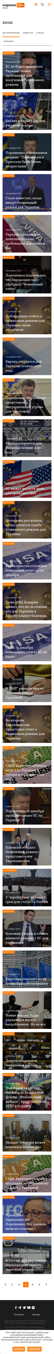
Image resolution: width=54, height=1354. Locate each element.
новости (28, 33)
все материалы (11, 33)
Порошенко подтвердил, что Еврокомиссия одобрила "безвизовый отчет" (26, 282)
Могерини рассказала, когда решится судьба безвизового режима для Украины (26, 527)
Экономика (9, 870)
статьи (40, 33)
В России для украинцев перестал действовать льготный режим (26, 1265)
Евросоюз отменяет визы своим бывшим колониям (27, 981)
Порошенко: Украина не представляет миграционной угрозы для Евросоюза (26, 405)
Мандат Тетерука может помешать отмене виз (25, 1144)
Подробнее (34, 1349)
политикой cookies (30, 1342)
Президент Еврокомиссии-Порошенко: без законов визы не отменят (26, 1222)
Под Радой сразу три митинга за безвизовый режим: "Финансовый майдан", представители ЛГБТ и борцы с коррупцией (26, 1097)
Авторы (36, 1314)
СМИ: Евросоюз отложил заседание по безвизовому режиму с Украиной (27, 1183)
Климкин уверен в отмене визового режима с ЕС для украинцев (27, 938)
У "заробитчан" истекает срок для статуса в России (27, 899)
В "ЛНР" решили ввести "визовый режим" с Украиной (25, 693)
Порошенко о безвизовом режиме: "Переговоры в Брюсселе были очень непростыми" (26, 160)
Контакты (19, 1314)
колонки (9, 41)
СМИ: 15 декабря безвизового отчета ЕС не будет (26, 652)
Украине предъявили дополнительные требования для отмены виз (25, 241)
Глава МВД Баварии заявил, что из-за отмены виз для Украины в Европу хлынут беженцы (26, 609)
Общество (8, 666)
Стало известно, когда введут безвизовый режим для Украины (24, 203)
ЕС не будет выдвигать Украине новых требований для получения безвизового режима (25, 75)
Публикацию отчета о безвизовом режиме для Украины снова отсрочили (25, 323)
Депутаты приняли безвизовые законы (21, 1063)
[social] (16, 1307)
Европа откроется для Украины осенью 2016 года (24, 366)
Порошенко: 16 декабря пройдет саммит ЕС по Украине (25, 815)
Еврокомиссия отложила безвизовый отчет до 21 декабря (26, 570)
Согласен (19, 1349)
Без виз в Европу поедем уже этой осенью (25, 123)
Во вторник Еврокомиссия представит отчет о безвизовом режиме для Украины (25, 729)
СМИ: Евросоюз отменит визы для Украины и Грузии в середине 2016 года (26, 773)
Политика (8, 53)
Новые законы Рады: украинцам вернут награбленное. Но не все (25, 1020)
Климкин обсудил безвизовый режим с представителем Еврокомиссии (22, 854)
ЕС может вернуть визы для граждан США (25, 491)
